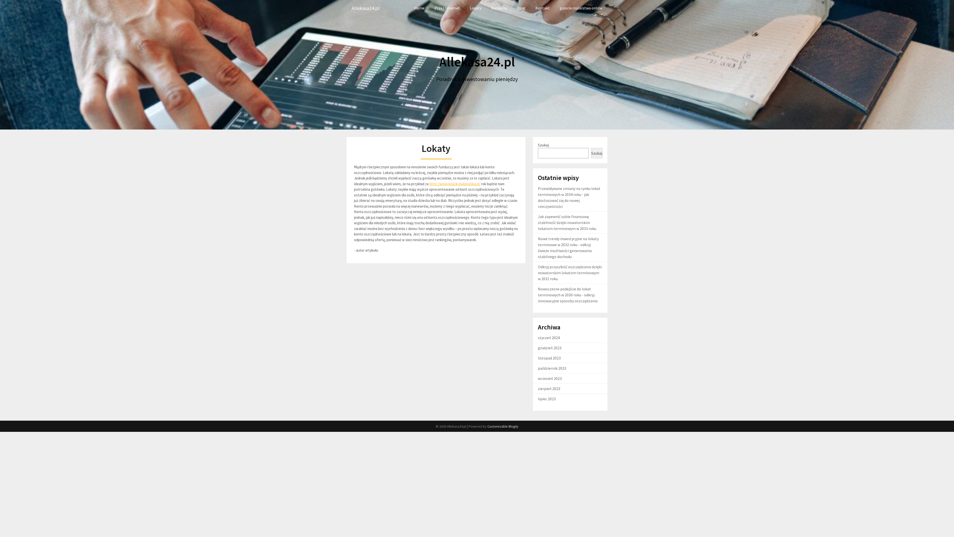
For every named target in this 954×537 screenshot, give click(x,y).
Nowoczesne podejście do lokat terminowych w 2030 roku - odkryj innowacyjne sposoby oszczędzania (567, 294)
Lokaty (475, 7)
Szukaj (543, 144)
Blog (521, 7)
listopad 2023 (549, 358)
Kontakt (542, 7)
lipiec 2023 (547, 398)
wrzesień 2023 (550, 378)
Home (419, 7)
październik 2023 (552, 368)
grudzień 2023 (549, 347)
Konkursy (499, 7)
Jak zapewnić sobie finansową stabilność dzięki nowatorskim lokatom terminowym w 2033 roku (567, 222)
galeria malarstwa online (581, 7)
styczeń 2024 (549, 337)
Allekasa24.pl (366, 8)
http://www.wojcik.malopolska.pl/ (454, 183)
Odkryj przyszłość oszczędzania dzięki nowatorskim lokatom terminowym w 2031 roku (570, 272)
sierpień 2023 (549, 388)
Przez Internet (447, 7)
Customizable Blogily (502, 426)
